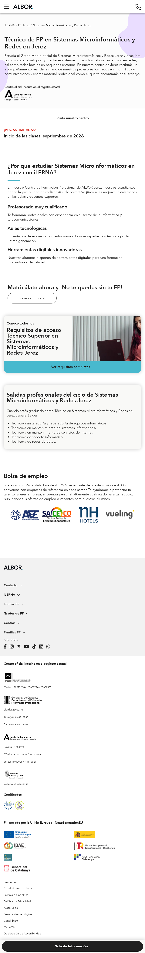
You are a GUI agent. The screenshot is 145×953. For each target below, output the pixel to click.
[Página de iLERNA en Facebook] (6, 646)
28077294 (19, 687)
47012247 (22, 784)
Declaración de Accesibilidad (22, 933)
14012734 (21, 754)
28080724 (33, 687)
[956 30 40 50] (138, 6)
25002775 (17, 709)
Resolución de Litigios (18, 914)
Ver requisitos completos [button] (70, 367)
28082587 (46, 687)
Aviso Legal (11, 908)
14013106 (35, 754)
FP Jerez (24, 25)
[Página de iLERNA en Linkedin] (42, 646)
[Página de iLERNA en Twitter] (20, 646)
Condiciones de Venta (18, 888)
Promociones (12, 882)
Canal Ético (11, 921)
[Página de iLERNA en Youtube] (28, 646)
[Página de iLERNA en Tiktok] (35, 646)
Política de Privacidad (17, 901)
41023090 (18, 747)
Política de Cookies (16, 895)
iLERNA (10, 25)
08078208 (22, 724)
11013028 (17, 761)
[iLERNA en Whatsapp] (49, 646)
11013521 (30, 761)
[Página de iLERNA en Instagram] (13, 646)
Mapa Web (10, 927)
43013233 (22, 717)
